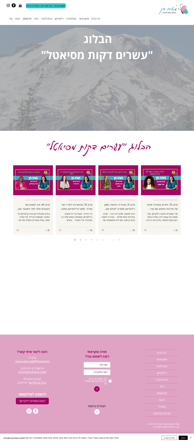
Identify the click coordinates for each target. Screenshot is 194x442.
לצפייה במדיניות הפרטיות (14, 437)
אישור (183, 437)
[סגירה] (190, 438)
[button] (133, 196)
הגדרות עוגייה (169, 437)
